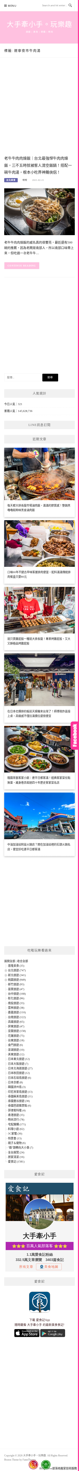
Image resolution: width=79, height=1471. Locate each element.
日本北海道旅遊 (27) (20, 1068)
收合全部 (22, 961)
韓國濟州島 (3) (16, 1087)
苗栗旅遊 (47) (16, 989)
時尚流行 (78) (16, 1119)
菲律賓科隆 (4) (16, 1110)
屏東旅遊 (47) (16, 1026)
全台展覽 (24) (16, 1152)
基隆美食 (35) (16, 965)
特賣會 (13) (14, 1138)
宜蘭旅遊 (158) (17, 1031)
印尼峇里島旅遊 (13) (20, 1091)
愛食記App (43, 1320)
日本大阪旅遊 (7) (18, 1063)
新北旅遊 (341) (17, 975)
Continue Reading (22, 265)
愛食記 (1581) (16, 1161)
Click (75, 735)
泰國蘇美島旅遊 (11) (20, 1096)
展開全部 (9, 961)
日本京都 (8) (15, 1082)
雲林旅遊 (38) (16, 1007)
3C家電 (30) (15, 1133)
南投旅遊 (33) (16, 1003)
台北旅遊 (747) (17, 970)
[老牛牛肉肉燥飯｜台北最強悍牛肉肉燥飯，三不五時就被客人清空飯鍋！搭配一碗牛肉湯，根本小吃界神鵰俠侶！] (39, 211)
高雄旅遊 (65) (16, 1021)
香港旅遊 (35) (16, 1115)
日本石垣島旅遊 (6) (19, 1077)
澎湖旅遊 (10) (16, 1049)
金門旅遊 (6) (15, 1045)
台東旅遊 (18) (16, 1040)
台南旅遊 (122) (17, 1017)
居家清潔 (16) (16, 1157)
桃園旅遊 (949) (17, 979)
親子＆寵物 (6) (16, 1143)
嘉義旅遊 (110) (17, 1012)
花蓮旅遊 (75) (16, 1035)
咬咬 (25, 180)
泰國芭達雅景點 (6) (19, 1105)
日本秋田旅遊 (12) (19, 1073)
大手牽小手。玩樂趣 (39, 24)
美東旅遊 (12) (16, 1054)
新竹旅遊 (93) (16, 984)
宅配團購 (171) (17, 1124)
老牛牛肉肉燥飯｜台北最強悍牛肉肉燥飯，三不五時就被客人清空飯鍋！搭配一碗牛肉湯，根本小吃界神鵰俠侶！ (38, 165)
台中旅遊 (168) (17, 993)
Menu (12, 6)
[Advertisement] (39, 111)
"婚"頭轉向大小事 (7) (20, 1147)
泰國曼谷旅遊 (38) (19, 1101)
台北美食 (11, 180)
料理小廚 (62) (16, 1129)
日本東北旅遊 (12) (19, 1059)
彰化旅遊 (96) (16, 998)
